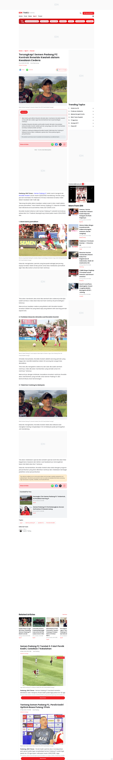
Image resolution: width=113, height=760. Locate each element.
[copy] (64, 144)
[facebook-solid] (56, 144)
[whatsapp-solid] (52, 144)
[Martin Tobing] (21, 530)
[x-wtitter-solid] (60, 144)
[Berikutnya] (67, 624)
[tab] (24, 112)
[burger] (93, 16)
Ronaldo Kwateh (24, 195)
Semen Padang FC (40, 193)
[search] (81, 13)
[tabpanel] (43, 127)
